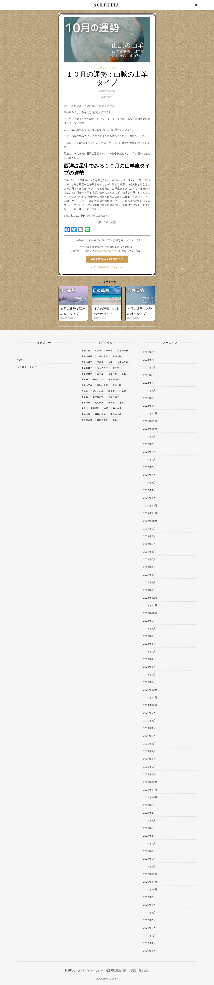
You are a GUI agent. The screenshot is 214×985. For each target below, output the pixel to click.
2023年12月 (150, 597)
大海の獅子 (87, 362)
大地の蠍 (117, 356)
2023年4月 (149, 659)
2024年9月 (149, 528)
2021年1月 (149, 866)
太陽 (110, 362)
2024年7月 (149, 543)
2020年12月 (150, 874)
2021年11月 (150, 789)
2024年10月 (150, 520)
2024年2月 (149, 582)
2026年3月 (149, 390)
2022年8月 (149, 720)
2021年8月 (149, 812)
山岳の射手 (87, 373)
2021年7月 (149, 820)
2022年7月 (149, 728)
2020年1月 (149, 950)
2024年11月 (150, 513)
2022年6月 (149, 735)
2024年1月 (149, 590)
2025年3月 (149, 482)
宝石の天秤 (102, 368)
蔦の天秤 (99, 402)
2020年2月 (149, 943)
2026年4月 (149, 382)
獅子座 (85, 396)
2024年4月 (149, 567)
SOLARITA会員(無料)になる (107, 259)
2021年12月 (150, 782)
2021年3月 (149, 851)
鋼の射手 (117, 408)
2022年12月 (150, 689)
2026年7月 (149, 359)
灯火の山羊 (98, 391)
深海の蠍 (117, 385)
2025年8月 (149, 444)
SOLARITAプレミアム (107, 251)
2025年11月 (150, 421)
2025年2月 (149, 490)
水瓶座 (85, 379)
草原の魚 (86, 402)
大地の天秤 (122, 350)
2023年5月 (149, 651)
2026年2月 (149, 398)
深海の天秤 (87, 385)
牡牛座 (111, 391)
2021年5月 (149, 835)
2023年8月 (149, 628)
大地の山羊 (102, 356)
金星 (106, 408)
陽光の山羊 (116, 414)
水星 (124, 373)
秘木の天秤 (98, 396)
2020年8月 (149, 904)
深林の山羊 (113, 379)
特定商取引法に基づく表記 (121, 970)
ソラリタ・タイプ (107, 67)
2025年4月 (149, 474)
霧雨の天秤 (87, 419)
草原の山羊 (113, 396)
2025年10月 (150, 428)
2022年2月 (149, 766)
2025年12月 (150, 413)
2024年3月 (149, 574)
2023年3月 (149, 666)
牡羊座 (123, 391)
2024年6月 (149, 551)
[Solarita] (107, 5)
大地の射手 (87, 356)
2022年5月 (149, 743)
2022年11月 (150, 697)
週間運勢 (95, 408)
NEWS (20, 359)
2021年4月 (149, 843)
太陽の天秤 (122, 362)
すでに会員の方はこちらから (107, 267)
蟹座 (122, 402)
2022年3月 (149, 758)
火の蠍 (85, 391)
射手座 (116, 368)
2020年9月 (149, 897)
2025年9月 (149, 436)
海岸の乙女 (98, 379)
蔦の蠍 (111, 402)
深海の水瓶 (102, 385)
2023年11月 (150, 605)
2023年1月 (149, 682)
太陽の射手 (87, 368)
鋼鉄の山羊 (100, 414)
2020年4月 (149, 935)
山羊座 (100, 373)
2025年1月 (149, 497)
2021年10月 (150, 797)
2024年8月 (149, 536)
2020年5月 (149, 927)
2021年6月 (149, 828)
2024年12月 (150, 505)
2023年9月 (149, 620)
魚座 (115, 419)
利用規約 (70, 970)
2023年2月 (149, 674)
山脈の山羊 (106, 96)
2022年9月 (149, 712)
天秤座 (100, 362)
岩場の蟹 (112, 373)
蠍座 (84, 408)
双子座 (109, 350)
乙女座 (98, 350)
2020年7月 (149, 912)
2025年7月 (149, 451)
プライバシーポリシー (90, 970)
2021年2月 (149, 858)
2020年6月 (149, 920)
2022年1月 (149, 774)
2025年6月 (149, 459)
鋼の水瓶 (86, 414)
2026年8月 (149, 352)
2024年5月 (149, 559)
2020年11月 (150, 881)
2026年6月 (149, 367)
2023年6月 (149, 643)
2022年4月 (149, 751)
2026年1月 (149, 405)
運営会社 (144, 970)
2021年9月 (149, 805)
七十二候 (86, 350)
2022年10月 (150, 705)
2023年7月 (149, 636)
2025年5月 (149, 467)
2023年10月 (150, 613)
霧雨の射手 (102, 419)
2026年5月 (149, 375)
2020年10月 (150, 889)
